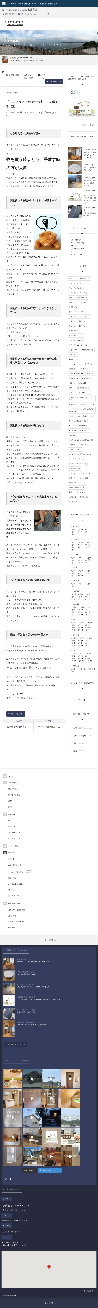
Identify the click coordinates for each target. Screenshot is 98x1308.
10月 (80, 542)
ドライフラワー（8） (76, 312)
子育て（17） (73, 350)
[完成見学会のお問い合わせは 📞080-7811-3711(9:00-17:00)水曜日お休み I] (12, 1117)
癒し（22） (73, 326)
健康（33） (73, 278)
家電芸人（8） (74, 404)
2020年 (73, 604)
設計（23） (73, 383)
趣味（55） (83, 383)
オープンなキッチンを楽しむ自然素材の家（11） (81, 410)
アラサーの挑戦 (12, 93)
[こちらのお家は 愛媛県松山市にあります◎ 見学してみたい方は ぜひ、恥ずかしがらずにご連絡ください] (51, 1098)
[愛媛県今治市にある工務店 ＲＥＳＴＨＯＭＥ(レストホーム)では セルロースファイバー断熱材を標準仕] (12, 1156)
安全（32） (82, 492)
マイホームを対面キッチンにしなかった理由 (32, 1025)
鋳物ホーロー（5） (88, 404)
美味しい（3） (88, 416)
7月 (79, 529)
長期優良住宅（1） (87, 350)
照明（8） (82, 321)
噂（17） (74, 252)
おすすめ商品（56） (78, 249)
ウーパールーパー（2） (77, 459)
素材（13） (74, 246)
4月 (79, 532)
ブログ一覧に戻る (55, 81)
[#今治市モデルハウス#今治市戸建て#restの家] (32, 1078)
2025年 (73, 539)
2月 (72, 534)
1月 (86, 563)
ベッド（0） (73, 502)
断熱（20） (85, 369)
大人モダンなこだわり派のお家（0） (81, 440)
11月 (72, 542)
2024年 (73, 555)
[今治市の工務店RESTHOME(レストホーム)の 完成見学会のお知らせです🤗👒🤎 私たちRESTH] (51, 1137)
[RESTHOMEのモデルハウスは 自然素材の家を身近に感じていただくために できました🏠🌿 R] (51, 1156)
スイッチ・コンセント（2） (78, 345)
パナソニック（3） (75, 364)
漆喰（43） (73, 302)
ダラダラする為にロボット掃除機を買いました (89, 183)
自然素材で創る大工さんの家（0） (81, 454)
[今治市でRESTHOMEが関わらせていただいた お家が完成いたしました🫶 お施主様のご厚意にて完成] (70, 1078)
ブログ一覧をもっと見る (16, 1045)
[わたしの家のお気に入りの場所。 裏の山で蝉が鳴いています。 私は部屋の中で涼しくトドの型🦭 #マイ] (70, 1098)
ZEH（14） (73, 426)
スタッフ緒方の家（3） (77, 288)
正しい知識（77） (77, 240)
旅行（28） (88, 293)
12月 (72, 558)
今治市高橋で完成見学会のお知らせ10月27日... (19, 727)
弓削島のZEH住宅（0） (77, 487)
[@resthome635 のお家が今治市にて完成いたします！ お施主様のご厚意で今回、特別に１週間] (32, 1117)
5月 (72, 532)
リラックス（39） (75, 293)
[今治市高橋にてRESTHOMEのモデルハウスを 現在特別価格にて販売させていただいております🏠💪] (12, 1137)
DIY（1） (82, 326)
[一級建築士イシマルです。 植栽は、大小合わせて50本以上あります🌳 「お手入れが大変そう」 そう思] (32, 1156)
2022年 (73, 581)
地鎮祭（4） (73, 307)
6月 (86, 529)
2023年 (73, 568)
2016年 (73, 666)
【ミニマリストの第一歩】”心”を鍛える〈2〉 (32, 104)
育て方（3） (89, 364)
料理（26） (73, 354)
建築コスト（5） (88, 378)
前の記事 (19, 721)
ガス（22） (83, 302)
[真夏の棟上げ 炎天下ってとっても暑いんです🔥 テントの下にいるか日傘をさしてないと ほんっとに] (70, 1117)
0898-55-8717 (12, 1231)
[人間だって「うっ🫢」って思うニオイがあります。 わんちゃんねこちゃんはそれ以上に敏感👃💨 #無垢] (12, 1078)
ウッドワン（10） (75, 449)
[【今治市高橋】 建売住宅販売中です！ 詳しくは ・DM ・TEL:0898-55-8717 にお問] (70, 1137)
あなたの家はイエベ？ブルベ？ (89, 214)
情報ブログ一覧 (19, 45)
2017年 (73, 650)
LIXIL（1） (72, 435)
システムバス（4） (75, 283)
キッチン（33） (83, 478)
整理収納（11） (84, 426)
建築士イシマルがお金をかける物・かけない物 (89, 154)
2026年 (73, 526)
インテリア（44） (75, 340)
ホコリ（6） (85, 316)
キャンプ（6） (74, 316)
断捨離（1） (83, 297)
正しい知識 (28, 78)
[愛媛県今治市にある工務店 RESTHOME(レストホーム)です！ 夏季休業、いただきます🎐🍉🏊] (51, 1078)
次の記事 (48, 721)
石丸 (42, 78)
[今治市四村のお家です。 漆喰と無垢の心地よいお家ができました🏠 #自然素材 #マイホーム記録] (12, 1098)
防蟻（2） (72, 388)
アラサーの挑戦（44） (77, 373)
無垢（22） (85, 445)
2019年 (73, 620)
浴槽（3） (72, 392)
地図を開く (91, 1291)
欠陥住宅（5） (74, 369)
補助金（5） (73, 497)
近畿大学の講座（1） (85, 388)
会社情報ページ (16, 1210)
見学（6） (72, 492)
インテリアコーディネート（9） (80, 473)
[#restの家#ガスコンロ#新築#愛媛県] (32, 1137)
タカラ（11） (84, 430)
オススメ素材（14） (76, 331)
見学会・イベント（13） (77, 359)
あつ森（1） (73, 430)
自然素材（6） (74, 445)
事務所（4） (84, 497)
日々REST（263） (77, 255)
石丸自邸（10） (74, 378)
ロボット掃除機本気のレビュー (89, 169)
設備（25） (73, 321)
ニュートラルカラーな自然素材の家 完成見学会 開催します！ (89, 199)
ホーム (6, 45)
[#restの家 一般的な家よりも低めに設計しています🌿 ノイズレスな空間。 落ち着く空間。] (32, 1098)
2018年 (73, 635)
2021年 (73, 591)
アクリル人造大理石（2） (78, 421)
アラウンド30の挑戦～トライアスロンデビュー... (51, 727)
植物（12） (73, 297)
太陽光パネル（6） (75, 483)
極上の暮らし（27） (76, 335)
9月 (88, 542)
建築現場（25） (84, 278)
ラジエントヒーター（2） (78, 464)
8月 (72, 529)
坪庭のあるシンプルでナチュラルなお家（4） (81, 398)
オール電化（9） (75, 468)
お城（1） (72, 478)
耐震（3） (90, 373)
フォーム (18, 1245)
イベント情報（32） (78, 243)
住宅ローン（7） (75, 416)
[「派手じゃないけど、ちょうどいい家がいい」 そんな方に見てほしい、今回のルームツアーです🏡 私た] (70, 1156)
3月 (86, 532)
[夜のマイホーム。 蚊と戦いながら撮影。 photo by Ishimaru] (51, 1117)
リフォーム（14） (84, 392)
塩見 (33, 997)
